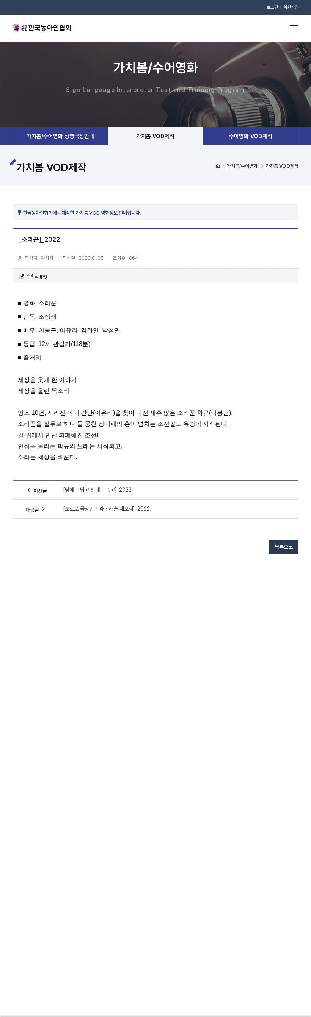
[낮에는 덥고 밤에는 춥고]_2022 (97, 490)
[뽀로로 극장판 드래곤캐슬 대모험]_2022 (106, 509)
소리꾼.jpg (36, 276)
